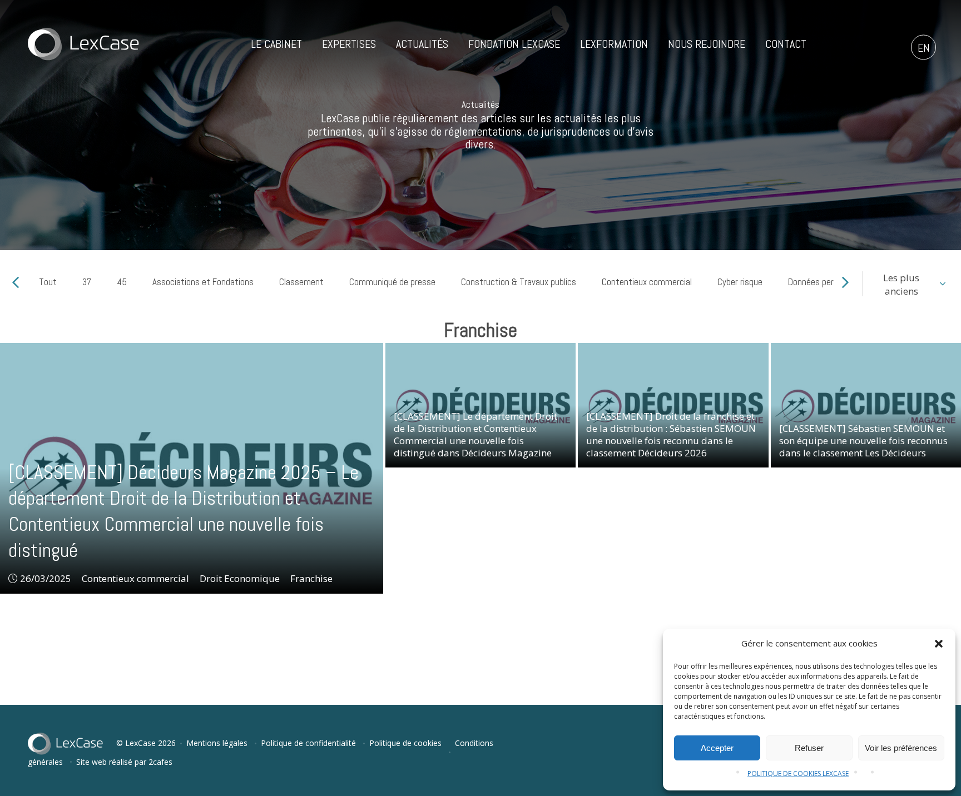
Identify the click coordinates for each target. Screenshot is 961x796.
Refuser (809, 748)
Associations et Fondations (203, 282)
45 (122, 282)
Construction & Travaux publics (518, 282)
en (924, 48)
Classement (301, 282)
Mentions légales (216, 743)
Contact (785, 44)
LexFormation (614, 44)
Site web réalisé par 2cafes (124, 762)
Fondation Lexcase (514, 44)
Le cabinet (276, 44)
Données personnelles (828, 282)
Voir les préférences (901, 748)
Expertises (349, 44)
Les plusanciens (901, 284)
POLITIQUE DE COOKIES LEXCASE (798, 773)
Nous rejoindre (706, 44)
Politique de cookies (405, 743)
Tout (48, 282)
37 (86, 282)
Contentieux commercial (647, 282)
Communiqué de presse (392, 282)
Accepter (717, 748)
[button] (938, 643)
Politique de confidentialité (308, 743)
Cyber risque (739, 282)
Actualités (422, 44)
